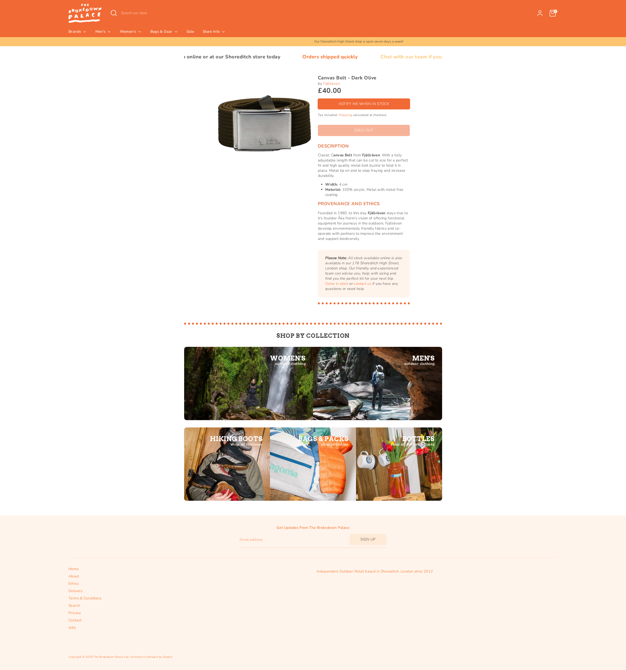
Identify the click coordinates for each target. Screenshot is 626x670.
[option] (313, 41)
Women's (128, 31)
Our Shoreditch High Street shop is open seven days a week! (313, 41)
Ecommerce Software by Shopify (151, 657)
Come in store (336, 283)
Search (74, 605)
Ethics (73, 583)
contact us (362, 283)
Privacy (74, 612)
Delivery (75, 590)
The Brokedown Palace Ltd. (111, 657)
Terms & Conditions (85, 598)
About (73, 576)
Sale (190, 31)
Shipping (345, 115)
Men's (101, 31)
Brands (75, 31)
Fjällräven (331, 83)
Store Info (212, 31)
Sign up (368, 539)
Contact (75, 620)
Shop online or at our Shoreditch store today (184, 56)
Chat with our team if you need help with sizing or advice (406, 56)
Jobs (72, 627)
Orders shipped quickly (287, 56)
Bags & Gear (162, 31)
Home (73, 568)
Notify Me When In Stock (364, 103)
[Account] (540, 13)
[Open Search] (114, 13)
